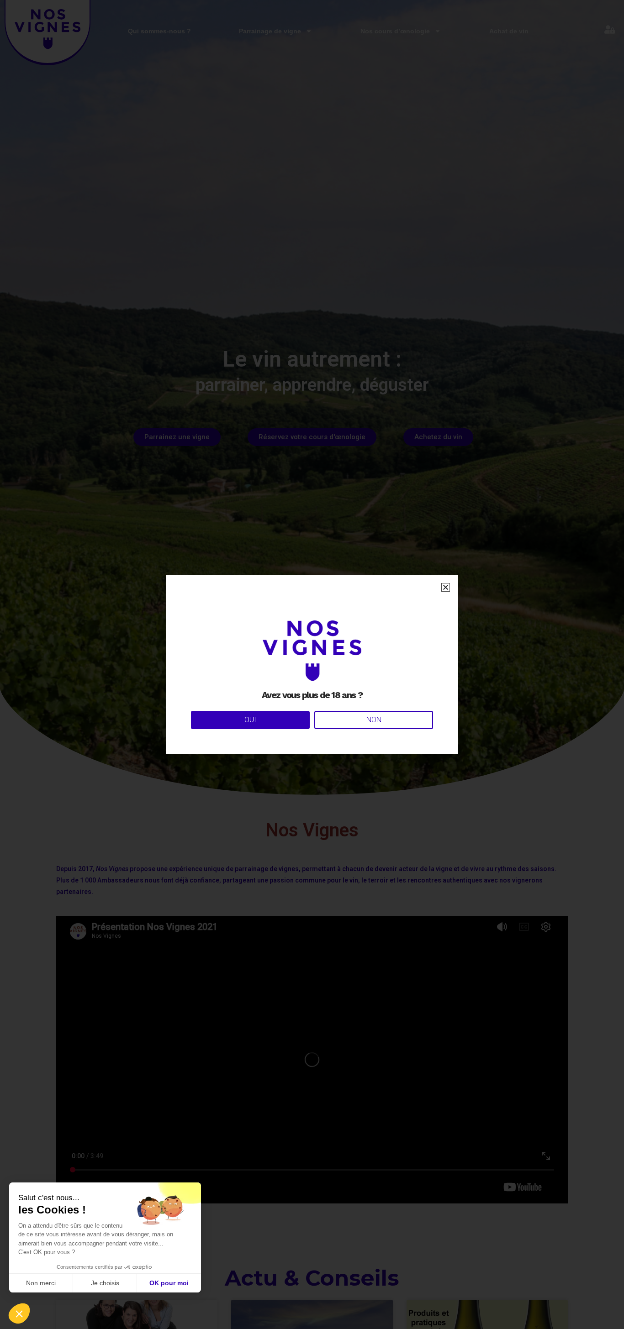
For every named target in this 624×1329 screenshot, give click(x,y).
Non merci (41, 1283)
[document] (312, 664)
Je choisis (105, 1283)
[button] (19, 1313)
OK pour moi (169, 1283)
